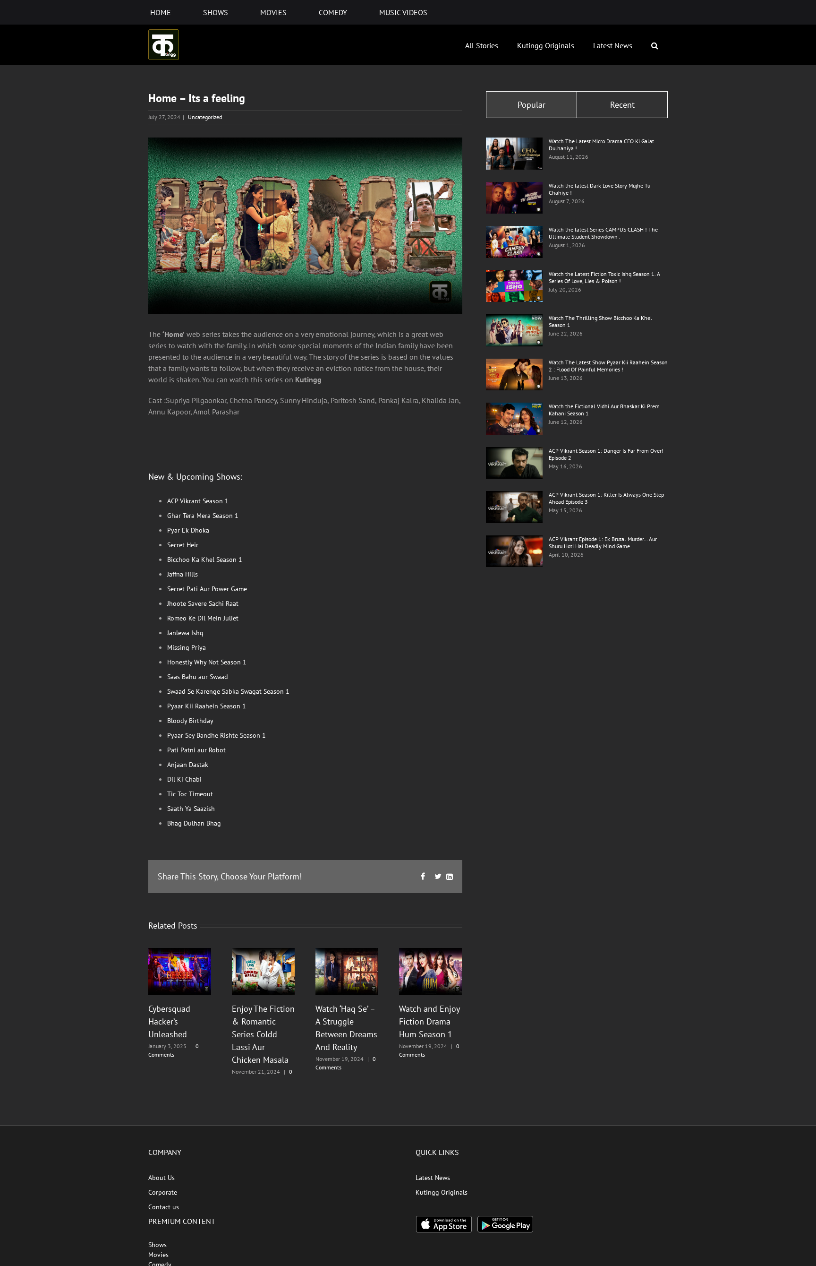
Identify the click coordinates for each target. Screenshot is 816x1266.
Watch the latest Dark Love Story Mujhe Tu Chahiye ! (599, 189)
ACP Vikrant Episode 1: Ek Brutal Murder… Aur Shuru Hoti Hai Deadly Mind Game (603, 542)
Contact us (163, 1207)
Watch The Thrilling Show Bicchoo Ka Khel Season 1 (600, 321)
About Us (161, 1177)
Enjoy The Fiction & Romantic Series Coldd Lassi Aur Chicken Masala (263, 1034)
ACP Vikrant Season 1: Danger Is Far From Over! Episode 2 (606, 454)
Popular (531, 104)
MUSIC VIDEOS (403, 12)
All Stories (481, 45)
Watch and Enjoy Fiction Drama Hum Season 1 (429, 1021)
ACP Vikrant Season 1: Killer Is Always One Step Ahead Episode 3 (606, 498)
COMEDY (333, 12)
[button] (654, 45)
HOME (160, 12)
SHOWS (215, 12)
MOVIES (273, 12)
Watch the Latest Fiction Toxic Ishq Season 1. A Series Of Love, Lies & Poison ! (604, 277)
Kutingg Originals (545, 45)
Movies (158, 1254)
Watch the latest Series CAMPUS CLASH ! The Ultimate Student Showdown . (603, 233)
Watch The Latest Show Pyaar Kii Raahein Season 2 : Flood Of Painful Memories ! (608, 366)
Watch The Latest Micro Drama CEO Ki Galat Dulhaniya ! (601, 145)
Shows (157, 1244)
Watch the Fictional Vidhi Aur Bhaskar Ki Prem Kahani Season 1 (604, 410)
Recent (622, 104)
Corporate (162, 1192)
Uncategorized (205, 117)
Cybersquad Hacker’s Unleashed (169, 1021)
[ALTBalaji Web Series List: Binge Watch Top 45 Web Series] (514, 143)
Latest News (612, 45)
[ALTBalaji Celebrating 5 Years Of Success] (179, 970)
